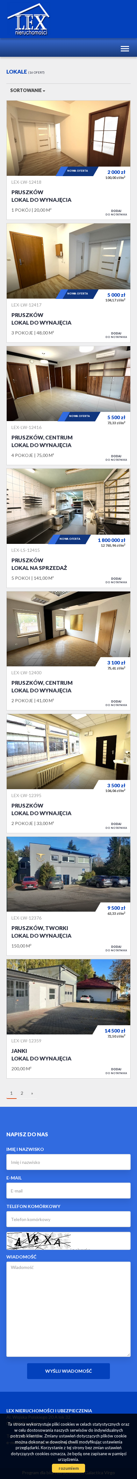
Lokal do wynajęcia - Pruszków (68, 160)
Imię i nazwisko (25, 1149)
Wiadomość (21, 1256)
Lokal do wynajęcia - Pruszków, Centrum (68, 405)
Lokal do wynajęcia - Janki (68, 1018)
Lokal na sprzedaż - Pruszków (68, 528)
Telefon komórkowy (33, 1206)
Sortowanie (26, 90)
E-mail (14, 1177)
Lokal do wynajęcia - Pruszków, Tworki (68, 896)
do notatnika (116, 212)
